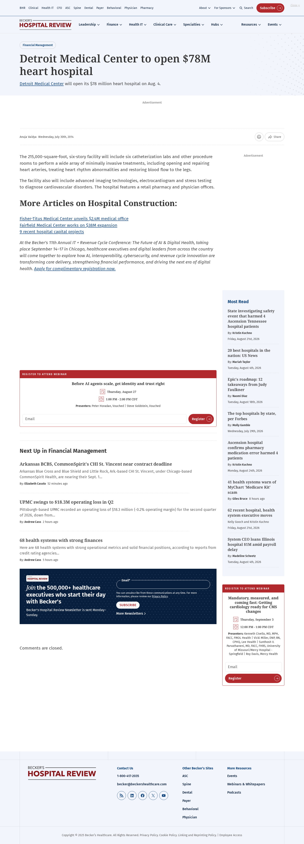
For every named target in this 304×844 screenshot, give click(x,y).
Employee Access (230, 835)
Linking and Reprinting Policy (197, 835)
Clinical (33, 8)
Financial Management (38, 45)
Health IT (48, 8)
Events (273, 24)
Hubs (215, 24)
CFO (59, 8)
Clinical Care (162, 24)
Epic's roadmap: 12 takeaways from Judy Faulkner (247, 384)
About (203, 8)
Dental (88, 8)
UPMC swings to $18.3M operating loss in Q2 (67, 502)
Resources (249, 24)
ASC (67, 8)
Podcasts (234, 792)
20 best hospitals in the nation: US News (249, 353)
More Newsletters (129, 613)
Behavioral (114, 8)
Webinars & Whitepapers (246, 784)
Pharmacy (146, 8)
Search (248, 8)
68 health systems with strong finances (62, 540)
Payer (100, 8)
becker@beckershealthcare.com (142, 784)
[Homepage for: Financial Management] (45, 24)
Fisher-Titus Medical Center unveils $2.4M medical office (74, 218)
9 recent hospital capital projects (52, 231)
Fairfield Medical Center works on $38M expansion (68, 225)
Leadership (87, 24)
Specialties (191, 24)
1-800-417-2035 (128, 776)
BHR (22, 8)
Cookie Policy (168, 835)
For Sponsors (222, 8)
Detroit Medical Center (42, 83)
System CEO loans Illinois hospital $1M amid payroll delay (252, 544)
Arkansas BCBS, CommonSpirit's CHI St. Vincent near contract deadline (96, 464)
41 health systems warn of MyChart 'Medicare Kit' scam (252, 487)
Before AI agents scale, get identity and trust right (118, 383)
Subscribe (267, 8)
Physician (130, 8)
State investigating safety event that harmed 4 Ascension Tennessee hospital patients (251, 318)
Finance (112, 24)
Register (198, 419)
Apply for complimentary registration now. (75, 268)
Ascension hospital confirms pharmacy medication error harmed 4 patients (253, 450)
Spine (77, 8)
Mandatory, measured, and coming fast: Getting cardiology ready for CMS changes (253, 604)
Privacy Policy (160, 596)
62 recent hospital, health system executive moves (251, 513)
